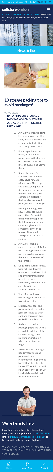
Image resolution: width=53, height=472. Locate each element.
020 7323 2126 (44, 2)
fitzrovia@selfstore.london (22, 436)
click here (41, 436)
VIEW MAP (46, 14)
